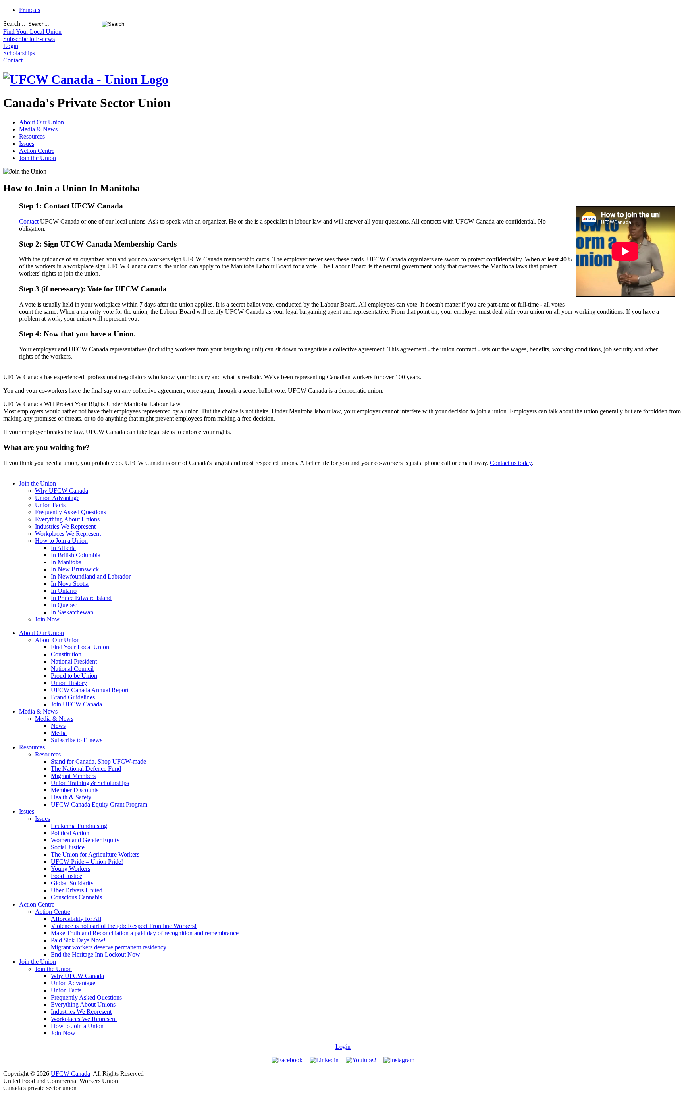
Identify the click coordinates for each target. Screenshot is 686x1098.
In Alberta (63, 547)
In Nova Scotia (70, 583)
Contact (29, 221)
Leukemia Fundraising (79, 825)
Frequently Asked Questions (70, 512)
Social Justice (68, 847)
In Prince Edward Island (81, 597)
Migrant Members (73, 775)
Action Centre (36, 150)
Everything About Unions (67, 519)
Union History (69, 682)
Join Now (47, 619)
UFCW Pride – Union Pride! (87, 861)
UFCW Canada (70, 1073)
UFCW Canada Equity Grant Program (99, 804)
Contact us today (511, 462)
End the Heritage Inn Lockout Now (95, 954)
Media (59, 732)
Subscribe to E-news (76, 740)
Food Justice (66, 875)
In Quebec (64, 605)
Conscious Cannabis (76, 897)
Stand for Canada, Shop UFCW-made (98, 761)
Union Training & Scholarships (90, 783)
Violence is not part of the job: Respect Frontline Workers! (124, 925)
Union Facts (50, 505)
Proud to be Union (74, 675)
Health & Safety (71, 797)
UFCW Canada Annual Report (90, 690)
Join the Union (37, 157)
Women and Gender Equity (85, 840)
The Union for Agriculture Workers (95, 854)
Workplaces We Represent (68, 533)
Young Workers (70, 868)
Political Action (70, 833)
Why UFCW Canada (61, 490)
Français (29, 9)
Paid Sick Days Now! (78, 940)
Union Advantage (57, 497)
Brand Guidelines (73, 697)
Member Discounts (74, 790)
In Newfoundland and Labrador (91, 576)
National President (74, 661)
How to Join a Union (61, 540)
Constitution (66, 654)
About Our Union (41, 122)
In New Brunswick (75, 569)
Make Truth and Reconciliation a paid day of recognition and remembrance (145, 933)
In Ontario (64, 590)
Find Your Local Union (80, 647)
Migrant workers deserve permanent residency (108, 947)
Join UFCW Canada (76, 704)
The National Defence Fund (86, 768)
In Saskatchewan (72, 612)
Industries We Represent (65, 526)
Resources (32, 136)
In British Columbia (75, 555)
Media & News (38, 129)
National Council (72, 668)
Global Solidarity (72, 883)
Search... (14, 23)
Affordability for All (76, 918)
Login (343, 1046)
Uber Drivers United (76, 890)
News (58, 725)
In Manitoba (66, 562)
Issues (26, 143)
